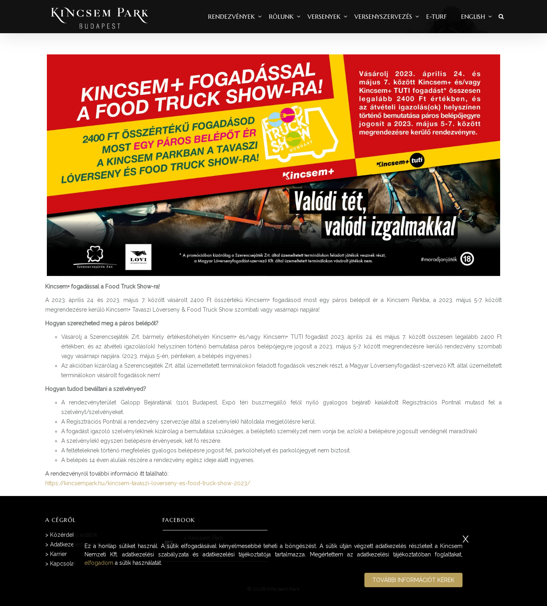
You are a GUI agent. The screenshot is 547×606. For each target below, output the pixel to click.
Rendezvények (231, 16)
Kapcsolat (63, 563)
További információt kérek (413, 580)
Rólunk (281, 16)
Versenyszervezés (383, 16)
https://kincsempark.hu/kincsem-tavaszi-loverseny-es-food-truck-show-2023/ (147, 483)
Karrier (58, 554)
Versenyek (324, 16)
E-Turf (436, 16)
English (473, 16)
